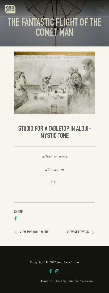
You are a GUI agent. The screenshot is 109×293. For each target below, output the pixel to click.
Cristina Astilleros (81, 281)
